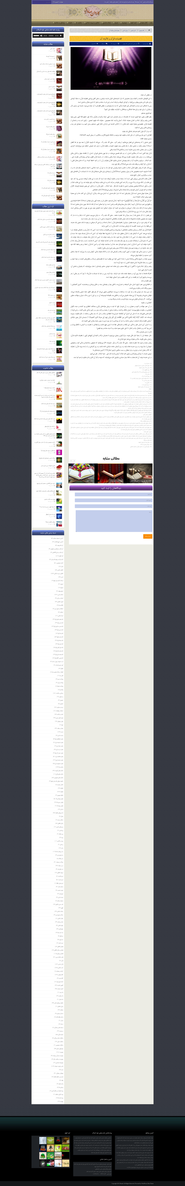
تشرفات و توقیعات (59, 711)
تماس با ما (106, 2)
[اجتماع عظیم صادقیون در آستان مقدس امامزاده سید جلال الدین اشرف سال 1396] (59, 435)
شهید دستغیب (60, 890)
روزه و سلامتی (60, 841)
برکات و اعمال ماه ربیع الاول (49, 234)
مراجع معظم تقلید (59, 1017)
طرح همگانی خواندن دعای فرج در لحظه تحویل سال (45, 492)
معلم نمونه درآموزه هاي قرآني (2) (48, 196)
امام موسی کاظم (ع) (59, 658)
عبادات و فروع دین (59, 915)
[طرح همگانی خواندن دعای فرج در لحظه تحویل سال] (59, 492)
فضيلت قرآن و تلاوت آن (111, 38)
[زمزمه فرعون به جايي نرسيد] (59, 121)
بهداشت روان (60, 683)
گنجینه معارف (60, 989)
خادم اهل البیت (145, 44)
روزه (62, 837)
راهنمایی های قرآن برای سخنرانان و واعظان (46, 157)
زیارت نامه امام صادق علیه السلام (48, 404)
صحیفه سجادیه (60, 901)
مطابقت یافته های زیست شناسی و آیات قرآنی (46, 71)
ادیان (62, 577)
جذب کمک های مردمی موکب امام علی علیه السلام (44, 419)
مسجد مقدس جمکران (58, 1027)
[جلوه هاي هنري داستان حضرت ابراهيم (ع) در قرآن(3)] (59, 112)
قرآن (62, 961)
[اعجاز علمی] (139, 476)
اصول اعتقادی (60, 602)
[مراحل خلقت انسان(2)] (59, 136)
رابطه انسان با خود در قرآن (49, 79)
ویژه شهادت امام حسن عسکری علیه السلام (46, 219)
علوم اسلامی (60, 925)
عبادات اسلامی (60, 911)
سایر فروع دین (60, 855)
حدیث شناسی (60, 735)
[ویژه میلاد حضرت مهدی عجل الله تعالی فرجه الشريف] (59, 350)
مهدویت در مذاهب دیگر (58, 1059)
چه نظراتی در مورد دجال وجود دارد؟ (48, 451)
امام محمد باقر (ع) (59, 651)
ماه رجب (61, 992)
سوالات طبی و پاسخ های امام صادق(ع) (47, 458)
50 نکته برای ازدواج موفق (50, 426)
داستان (61, 809)
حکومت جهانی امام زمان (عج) (57, 781)
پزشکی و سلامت (59, 22)
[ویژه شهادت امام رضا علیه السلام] (59, 259)
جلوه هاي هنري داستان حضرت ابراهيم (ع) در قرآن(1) (46, 95)
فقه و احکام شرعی (59, 957)
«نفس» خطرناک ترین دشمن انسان (48, 466)
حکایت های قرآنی (59, 774)
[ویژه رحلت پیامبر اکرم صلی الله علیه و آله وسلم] (59, 244)
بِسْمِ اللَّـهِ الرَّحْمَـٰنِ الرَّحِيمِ (148, 2)
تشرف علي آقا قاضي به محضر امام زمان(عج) (46, 483)
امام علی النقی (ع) (59, 647)
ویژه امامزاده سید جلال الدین (57, 1091)
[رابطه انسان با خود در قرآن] (59, 81)
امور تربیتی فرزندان (59, 665)
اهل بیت (61, 676)
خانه (141, 2)
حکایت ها (79, 22)
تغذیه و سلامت (60, 714)
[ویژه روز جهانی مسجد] (59, 266)
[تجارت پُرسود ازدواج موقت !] (59, 389)
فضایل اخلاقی (60, 947)
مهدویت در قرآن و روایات (58, 1056)
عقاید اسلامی (60, 918)
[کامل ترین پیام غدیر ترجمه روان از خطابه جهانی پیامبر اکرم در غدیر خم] (59, 319)
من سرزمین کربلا (51, 295)
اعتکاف (61, 612)
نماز (62, 1070)
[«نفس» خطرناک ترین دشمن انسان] (59, 467)
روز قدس (61, 830)
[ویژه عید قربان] (59, 335)
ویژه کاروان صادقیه (59, 1094)
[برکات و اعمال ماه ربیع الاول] (59, 236)
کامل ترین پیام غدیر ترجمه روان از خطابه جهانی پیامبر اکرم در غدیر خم (45, 319)
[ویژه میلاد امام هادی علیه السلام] (59, 328)
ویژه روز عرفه (52, 341)
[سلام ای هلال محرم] (59, 274)
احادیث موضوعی (60, 563)
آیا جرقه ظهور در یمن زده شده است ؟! (47, 507)
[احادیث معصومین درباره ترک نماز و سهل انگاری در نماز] (59, 444)
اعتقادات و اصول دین (59, 609)
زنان (62, 848)
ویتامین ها (61, 1087)
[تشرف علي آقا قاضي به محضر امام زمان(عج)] (59, 485)
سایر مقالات (60, 859)
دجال (62, 816)
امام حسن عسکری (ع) (58, 626)
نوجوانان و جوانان (59, 1073)
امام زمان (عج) (60, 637)
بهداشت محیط (60, 686)
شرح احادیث (60, 876)
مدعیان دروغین (60, 1013)
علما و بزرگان (60, 922)
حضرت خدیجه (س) (59, 742)
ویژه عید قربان (52, 334)
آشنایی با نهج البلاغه (59, 542)
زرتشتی (61, 844)
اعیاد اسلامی (60, 616)
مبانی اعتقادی (60, 1006)
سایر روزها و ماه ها (59, 852)
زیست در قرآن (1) (51, 173)
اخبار (62, 566)
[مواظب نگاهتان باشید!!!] (59, 524)
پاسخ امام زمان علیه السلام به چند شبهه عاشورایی (45, 287)
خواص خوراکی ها (59, 799)
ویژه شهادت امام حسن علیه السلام (48, 250)
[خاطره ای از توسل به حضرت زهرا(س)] (59, 382)
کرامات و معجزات (59, 971)
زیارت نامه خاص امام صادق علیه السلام (126, 2)
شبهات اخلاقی (60, 873)
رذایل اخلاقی (60, 823)
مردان (62, 1020)
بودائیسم (61, 690)
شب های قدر (60, 869)
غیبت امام (61, 943)
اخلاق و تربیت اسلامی (92, 22)
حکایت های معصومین (58, 778)
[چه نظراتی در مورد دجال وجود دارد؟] (59, 452)
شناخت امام (60, 887)
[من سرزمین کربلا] (59, 297)
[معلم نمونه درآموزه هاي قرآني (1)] (59, 189)
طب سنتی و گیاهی (59, 904)
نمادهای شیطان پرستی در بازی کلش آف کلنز (46, 373)
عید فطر (61, 936)
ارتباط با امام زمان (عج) (58, 581)
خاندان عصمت (60, 785)
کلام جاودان (143, 22)
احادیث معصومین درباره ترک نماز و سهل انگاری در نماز (44, 443)
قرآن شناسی (124, 30)
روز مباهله (61, 834)
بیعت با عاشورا (52, 303)
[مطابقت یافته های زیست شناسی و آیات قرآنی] (59, 73)
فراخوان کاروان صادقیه (114, 2)
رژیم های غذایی (60, 827)
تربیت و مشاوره (60, 707)
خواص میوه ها (60, 806)
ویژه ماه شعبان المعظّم (50, 514)
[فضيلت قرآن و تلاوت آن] (111, 68)
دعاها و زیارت (60, 820)
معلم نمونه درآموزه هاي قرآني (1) (48, 188)
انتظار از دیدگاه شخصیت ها (57, 672)
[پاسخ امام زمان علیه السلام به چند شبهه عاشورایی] (59, 289)
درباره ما (137, 2)
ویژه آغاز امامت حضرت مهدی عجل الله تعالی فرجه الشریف (45, 212)
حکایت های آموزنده (59, 771)
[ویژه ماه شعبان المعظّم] (59, 516)
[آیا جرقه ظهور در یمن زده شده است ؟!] (59, 508)
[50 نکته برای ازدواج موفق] (59, 428)
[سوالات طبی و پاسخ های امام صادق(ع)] (59, 460)
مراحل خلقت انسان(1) (50, 127)
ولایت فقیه (61, 1084)
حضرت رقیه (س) (59, 746)
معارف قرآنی (60, 1035)
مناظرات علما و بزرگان (58, 1038)
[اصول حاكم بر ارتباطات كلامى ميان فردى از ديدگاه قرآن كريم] (59, 166)
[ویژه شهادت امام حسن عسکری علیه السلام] (59, 221)
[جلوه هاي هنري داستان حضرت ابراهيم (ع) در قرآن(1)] (59, 96)
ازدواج (62, 584)
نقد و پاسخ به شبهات (59, 1066)
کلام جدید (61, 978)
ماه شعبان (61, 999)
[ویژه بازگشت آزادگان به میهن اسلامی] (59, 228)
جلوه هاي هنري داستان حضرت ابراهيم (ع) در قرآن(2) (46, 103)
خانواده (70, 22)
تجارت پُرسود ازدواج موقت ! (49, 388)
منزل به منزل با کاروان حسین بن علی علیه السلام (45, 280)
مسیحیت (61, 1031)
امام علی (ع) (60, 644)
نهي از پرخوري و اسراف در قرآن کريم (84, 481)
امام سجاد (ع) (60, 640)
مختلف (61, 1010)
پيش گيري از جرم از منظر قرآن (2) (48, 149)
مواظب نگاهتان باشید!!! (50, 522)
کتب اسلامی (133, 30)
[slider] (37, 35)
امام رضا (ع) (60, 633)
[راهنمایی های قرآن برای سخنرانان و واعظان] (59, 158)
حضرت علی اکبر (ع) (59, 753)
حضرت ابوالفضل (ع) (59, 739)
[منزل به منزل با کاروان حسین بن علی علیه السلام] (59, 281)
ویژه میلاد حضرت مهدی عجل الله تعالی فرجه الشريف (46, 350)
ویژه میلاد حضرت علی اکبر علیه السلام (47, 357)
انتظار (62, 669)
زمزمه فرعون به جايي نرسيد (49, 119)
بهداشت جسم (60, 679)
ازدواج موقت (60, 591)
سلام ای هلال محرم (50, 272)
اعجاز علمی (148, 481)
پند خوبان (61, 697)
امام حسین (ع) (60, 630)
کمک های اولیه (60, 982)
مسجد (62, 1024)
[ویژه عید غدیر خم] (59, 312)
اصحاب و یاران (60, 598)
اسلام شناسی (107, 22)
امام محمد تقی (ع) (59, 654)
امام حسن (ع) (60, 623)
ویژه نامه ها (60, 1098)
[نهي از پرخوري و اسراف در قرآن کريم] (81, 476)
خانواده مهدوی (60, 795)
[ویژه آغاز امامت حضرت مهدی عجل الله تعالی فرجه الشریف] (59, 213)
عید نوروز (61, 940)
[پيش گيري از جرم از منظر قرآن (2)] (59, 151)
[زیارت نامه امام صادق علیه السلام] (59, 405)
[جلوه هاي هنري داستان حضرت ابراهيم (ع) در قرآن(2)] (59, 104)
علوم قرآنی (61, 929)
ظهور (62, 908)
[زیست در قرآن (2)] (59, 182)
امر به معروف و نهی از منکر (57, 661)
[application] (48, 35)
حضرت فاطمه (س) (59, 757)
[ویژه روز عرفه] (59, 343)
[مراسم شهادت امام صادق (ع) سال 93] (59, 413)
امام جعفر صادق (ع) (59, 619)
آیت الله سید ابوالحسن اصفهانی (57, 549)
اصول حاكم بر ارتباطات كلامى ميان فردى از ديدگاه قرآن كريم (44, 165)
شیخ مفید (61, 894)
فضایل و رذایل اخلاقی (58, 950)
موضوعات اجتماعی (59, 1063)
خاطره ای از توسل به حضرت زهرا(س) (47, 380)
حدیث (116, 22)
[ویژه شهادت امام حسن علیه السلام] (59, 251)
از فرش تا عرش (51, 87)
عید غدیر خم (60, 932)
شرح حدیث (61, 880)
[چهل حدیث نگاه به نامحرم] (59, 501)
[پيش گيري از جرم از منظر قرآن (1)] (59, 143)
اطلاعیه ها (61, 605)
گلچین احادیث (60, 985)
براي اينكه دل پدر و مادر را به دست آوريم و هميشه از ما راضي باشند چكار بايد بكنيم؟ (44, 396)
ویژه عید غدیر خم (51, 310)
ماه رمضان (61, 996)
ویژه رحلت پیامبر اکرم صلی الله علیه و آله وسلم (45, 242)
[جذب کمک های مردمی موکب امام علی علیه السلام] (59, 420)
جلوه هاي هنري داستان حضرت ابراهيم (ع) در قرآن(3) (46, 112)
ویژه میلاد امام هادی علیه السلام (48, 326)
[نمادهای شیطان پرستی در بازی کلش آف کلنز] (59, 374)
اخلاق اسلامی (60, 570)
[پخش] (61, 36)
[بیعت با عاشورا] (59, 304)
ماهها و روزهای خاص (58, 1003)
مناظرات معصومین (59, 1045)
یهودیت (61, 1101)
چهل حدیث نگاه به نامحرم (49, 499)
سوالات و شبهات (59, 862)
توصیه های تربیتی (59, 718)
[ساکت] (41, 36)
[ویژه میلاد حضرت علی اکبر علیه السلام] (59, 359)
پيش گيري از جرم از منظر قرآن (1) (48, 142)
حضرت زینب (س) (59, 749)
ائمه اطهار (133, 22)
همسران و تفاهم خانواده (58, 1077)
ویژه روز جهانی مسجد (50, 265)
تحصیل (61, 700)
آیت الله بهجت (60, 545)
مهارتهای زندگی (60, 1049)
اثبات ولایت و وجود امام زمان (57, 559)
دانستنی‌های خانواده (59, 813)
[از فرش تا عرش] (59, 88)
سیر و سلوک (60, 866)
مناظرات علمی (60, 1042)
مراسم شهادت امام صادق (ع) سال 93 (47, 411)
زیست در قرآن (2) (51, 180)
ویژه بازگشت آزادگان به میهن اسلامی (47, 227)
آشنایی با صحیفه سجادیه (58, 538)
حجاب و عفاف (60, 728)
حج (62, 725)
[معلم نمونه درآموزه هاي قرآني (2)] (59, 197)
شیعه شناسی (60, 897)
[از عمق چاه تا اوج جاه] (110, 476)
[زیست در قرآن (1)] (59, 174)
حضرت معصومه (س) (59, 764)
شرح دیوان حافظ (60, 883)
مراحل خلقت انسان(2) (50, 134)
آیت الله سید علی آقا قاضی (57, 552)
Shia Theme (151, 1183)
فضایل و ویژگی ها (59, 954)
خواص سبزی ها (60, 802)
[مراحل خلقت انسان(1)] (59, 128)
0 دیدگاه (103, 44)
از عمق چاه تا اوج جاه (117, 481)
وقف (62, 1080)
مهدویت (124, 22)
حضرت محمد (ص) (59, 760)
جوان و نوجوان (60, 721)
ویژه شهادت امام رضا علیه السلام (48, 257)
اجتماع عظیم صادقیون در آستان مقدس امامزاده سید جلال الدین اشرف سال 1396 (44, 435)
